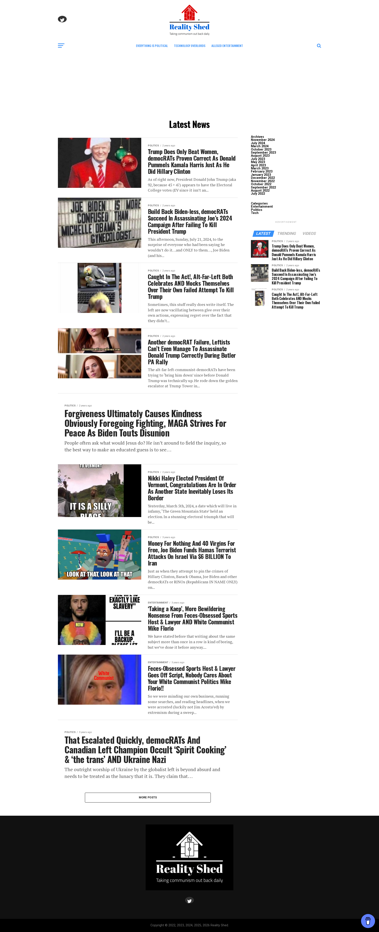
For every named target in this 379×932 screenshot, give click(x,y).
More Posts (148, 797)
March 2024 (259, 146)
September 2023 (263, 152)
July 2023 (258, 159)
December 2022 (263, 178)
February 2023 (261, 171)
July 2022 (258, 194)
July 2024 (258, 143)
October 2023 (261, 149)
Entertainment (262, 206)
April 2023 (258, 165)
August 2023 (260, 156)
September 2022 (263, 187)
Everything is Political (152, 45)
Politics (256, 210)
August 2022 (260, 190)
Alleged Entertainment (227, 45)
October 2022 (261, 184)
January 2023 (261, 175)
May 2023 (258, 162)
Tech (255, 213)
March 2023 (259, 168)
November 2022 (263, 181)
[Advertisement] (189, 84)
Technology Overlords (189, 45)
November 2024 (263, 140)
